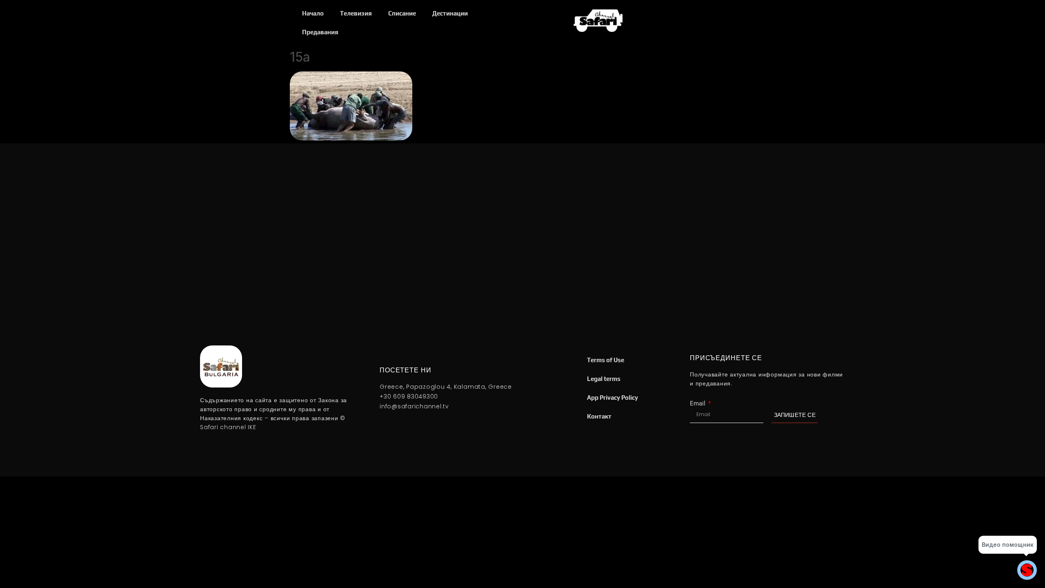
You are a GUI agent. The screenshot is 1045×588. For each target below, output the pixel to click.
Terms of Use (605, 359)
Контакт (599, 416)
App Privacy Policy (612, 397)
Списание (402, 13)
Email (698, 404)
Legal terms (603, 378)
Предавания (320, 32)
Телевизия (356, 13)
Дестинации (450, 13)
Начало (313, 13)
